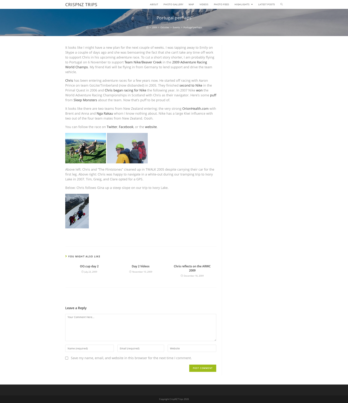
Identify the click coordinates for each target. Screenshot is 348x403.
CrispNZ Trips (81, 4)
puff (213, 95)
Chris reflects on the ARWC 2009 (192, 268)
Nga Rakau (105, 113)
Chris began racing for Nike (125, 90)
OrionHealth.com (195, 108)
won (199, 90)
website (151, 127)
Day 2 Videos (141, 266)
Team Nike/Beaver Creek (143, 62)
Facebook (126, 127)
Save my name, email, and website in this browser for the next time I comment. (131, 358)
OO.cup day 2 (89, 266)
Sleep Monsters (85, 100)
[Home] (147, 27)
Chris (69, 80)
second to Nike (190, 85)
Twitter (112, 127)
